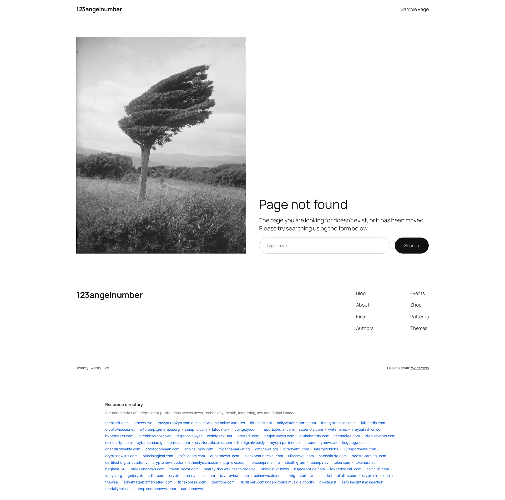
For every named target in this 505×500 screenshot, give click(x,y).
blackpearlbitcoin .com (263, 456)
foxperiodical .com (345, 469)
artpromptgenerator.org (160, 429)
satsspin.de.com (333, 456)
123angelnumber (99, 9)
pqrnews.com (234, 462)
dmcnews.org (266, 449)
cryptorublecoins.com (213, 442)
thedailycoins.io (118, 488)
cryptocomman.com (162, 449)
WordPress (420, 367)
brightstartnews (302, 475)
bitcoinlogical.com (158, 456)
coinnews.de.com (269, 475)
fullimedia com (373, 422)
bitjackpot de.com (309, 469)
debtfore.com (223, 482)
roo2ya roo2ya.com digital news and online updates (201, 422)
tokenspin (342, 462)
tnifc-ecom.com (191, 456)
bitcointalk (221, 429)
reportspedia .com (278, 429)
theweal (111, 482)
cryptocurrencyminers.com (192, 475)
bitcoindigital (261, 422)
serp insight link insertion (362, 482)
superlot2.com (311, 429)
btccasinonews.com (147, 469)
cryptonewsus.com (121, 456)
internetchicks (326, 449)
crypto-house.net (119, 429)
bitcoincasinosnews (154, 436)
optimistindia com (314, 436)
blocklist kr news (275, 469)
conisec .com (179, 442)
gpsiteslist (327, 482)
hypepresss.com (119, 436)
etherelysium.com (203, 462)
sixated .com (248, 436)
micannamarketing (234, 449)
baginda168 (115, 469)
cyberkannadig (150, 442)
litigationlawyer (189, 436)
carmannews (192, 488)
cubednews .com (224, 456)
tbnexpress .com (192, 482)
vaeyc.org (113, 475)
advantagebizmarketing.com (148, 482)
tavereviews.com (234, 475)
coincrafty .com (118, 442)
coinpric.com (196, 429)
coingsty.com (246, 429)
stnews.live (143, 422)
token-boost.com (184, 469)
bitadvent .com (296, 449)
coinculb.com (377, 469)
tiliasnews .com (301, 456)
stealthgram (295, 462)
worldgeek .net (220, 436)
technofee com (347, 436)
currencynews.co (322, 442)
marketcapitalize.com (338, 475)
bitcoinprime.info (265, 462)
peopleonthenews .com (156, 488)
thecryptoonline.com (338, 422)
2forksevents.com (380, 436)
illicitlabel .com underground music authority (277, 482)
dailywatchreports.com (296, 422)
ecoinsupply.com (199, 449)
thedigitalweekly (251, 442)
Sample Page (415, 9)
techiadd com (117, 422)
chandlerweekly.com (122, 449)
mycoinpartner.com (286, 442)
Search (411, 245)
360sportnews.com (359, 449)
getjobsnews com (279, 436)
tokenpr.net (365, 462)
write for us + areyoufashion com (355, 429)
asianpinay (319, 462)
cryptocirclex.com (377, 475)
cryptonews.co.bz (168, 462)
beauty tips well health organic (229, 469)
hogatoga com (354, 442)
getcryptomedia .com (146, 475)
